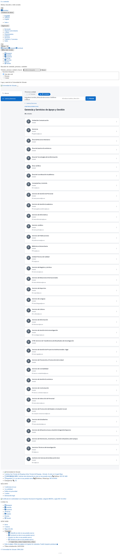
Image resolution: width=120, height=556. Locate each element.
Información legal (9, 495)
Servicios (7, 37)
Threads (21, 539)
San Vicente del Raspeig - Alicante (33, 474)
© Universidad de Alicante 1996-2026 (12, 549)
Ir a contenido (5, 1)
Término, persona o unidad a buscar (11, 70)
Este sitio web (9, 74)
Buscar (44, 70)
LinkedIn (22, 533)
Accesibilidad (8, 489)
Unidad (7, 78)
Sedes (6, 41)
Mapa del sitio (8, 529)
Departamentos (8, 34)
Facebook (22, 535)
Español (7, 16)
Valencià (7, 17)
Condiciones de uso (10, 487)
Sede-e (6, 22)
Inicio (6, 524)
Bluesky (20, 537)
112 (16, 480)
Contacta (7, 527)
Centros (6, 32)
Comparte (7, 531)
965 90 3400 (63, 476)
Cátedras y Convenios (11, 39)
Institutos (7, 36)
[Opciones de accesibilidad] (2, 8)
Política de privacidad (10, 491)
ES (7, 12)
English (6, 19)
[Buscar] (2, 44)
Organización (5, 26)
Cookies (6, 493)
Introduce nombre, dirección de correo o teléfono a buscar (40, 98)
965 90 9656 (53, 478)
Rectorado (7, 29)
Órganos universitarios (11, 31)
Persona (7, 76)
